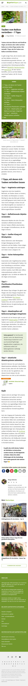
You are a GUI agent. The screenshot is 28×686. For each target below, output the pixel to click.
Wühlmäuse (7, 69)
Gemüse (3, 619)
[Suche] (26, 2)
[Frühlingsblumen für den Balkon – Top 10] (14, 510)
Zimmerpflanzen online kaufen (8, 639)
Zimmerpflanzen (5, 623)
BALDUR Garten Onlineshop (7, 636)
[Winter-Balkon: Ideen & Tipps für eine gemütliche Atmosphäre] (14, 529)
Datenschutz (4, 681)
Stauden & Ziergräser (6, 611)
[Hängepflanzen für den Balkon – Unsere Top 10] (14, 549)
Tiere (3, 26)
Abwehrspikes (13, 320)
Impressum (22, 680)
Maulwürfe (10, 67)
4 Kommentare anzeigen (14, 565)
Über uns (3, 646)
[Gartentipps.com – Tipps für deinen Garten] (14, 2)
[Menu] (2, 2)
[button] (3, 471)
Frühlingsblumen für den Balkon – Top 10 (12, 519)
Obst (2, 621)
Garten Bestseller (5, 641)
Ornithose (22, 431)
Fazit (4, 117)
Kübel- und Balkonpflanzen (7, 616)
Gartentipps (4, 626)
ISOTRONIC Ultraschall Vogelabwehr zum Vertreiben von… (17, 381)
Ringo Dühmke (10, 36)
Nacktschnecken (19, 67)
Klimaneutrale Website (6, 644)
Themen (17, 680)
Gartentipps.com (11, 680)
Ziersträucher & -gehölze (7, 614)
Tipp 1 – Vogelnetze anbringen (14, 89)
